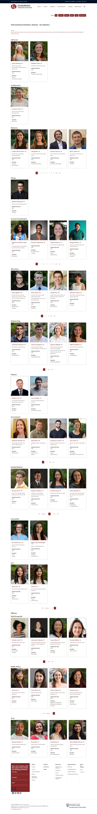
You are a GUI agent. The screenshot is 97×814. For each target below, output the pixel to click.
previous (43, 514)
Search (84, 7)
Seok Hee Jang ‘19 (55, 491)
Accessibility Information (16, 809)
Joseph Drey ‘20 (54, 292)
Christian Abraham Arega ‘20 (19, 243)
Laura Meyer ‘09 (35, 690)
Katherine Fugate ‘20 (76, 292)
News (81, 769)
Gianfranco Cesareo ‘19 (57, 440)
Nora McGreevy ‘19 (17, 542)
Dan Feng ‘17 (15, 690)
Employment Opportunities (34, 777)
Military (74, 32)
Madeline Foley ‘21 (36, 63)
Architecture (18, 32)
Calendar (70, 6)
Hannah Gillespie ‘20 (56, 344)
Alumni (45, 769)
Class (76, 15)
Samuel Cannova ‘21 (56, 151)
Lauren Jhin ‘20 (54, 640)
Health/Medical (62, 32)
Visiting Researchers (72, 769)
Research (52, 6)
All (56, 15)
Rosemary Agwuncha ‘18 (38, 242)
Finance (50, 32)
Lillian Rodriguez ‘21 (76, 344)
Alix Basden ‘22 (35, 151)
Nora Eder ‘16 (35, 742)
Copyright (13, 804)
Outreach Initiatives (36, 771)
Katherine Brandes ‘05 (18, 440)
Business (23, 32)
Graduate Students (59, 775)
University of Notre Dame (23, 804)
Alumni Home (82, 15)
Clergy (27, 32)
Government (55, 32)
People (45, 6)
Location (61, 15)
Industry (67, 15)
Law (72, 32)
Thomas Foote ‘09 (17, 491)
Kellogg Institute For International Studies (19, 806)
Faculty (56, 772)
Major (72, 15)
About (39, 6)
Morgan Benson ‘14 (75, 242)
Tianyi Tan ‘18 (16, 586)
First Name (14, 772)
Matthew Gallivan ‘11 (37, 491)
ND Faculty (70, 766)
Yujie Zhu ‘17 (35, 586)
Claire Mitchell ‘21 (75, 491)
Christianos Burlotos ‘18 (19, 344)
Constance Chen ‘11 (17, 109)
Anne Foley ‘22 (74, 440)
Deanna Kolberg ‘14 (75, 640)
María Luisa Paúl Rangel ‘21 (38, 543)
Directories (46, 766)
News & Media (78, 6)
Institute (33, 766)
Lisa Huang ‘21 (54, 742)
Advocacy (13, 32)
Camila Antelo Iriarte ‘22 (19, 151)
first (39, 514)
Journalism (68, 32)
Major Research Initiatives (58, 767)
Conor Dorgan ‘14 (36, 398)
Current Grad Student (33, 32)
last (60, 173)
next (56, 173)
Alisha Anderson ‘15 (56, 242)
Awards (33, 774)
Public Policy (13, 33)
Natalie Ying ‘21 (74, 690)
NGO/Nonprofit (80, 32)
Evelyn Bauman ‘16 (17, 63)
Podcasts (82, 772)
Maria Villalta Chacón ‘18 (77, 742)
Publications (58, 770)
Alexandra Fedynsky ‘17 (38, 640)
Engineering (46, 32)
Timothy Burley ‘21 (17, 742)
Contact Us (27, 807)
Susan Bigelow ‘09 (17, 292)
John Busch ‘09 (35, 440)
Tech (18, 33)
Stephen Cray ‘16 (17, 398)
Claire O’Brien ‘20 (55, 690)
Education (41, 32)
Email (13, 782)
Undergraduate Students (58, 778)
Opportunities (61, 6)
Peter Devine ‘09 (36, 292)
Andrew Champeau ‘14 (37, 344)
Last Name (14, 777)
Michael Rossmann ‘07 (18, 201)
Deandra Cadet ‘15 (17, 640)
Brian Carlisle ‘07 (75, 151)
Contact (33, 769)
